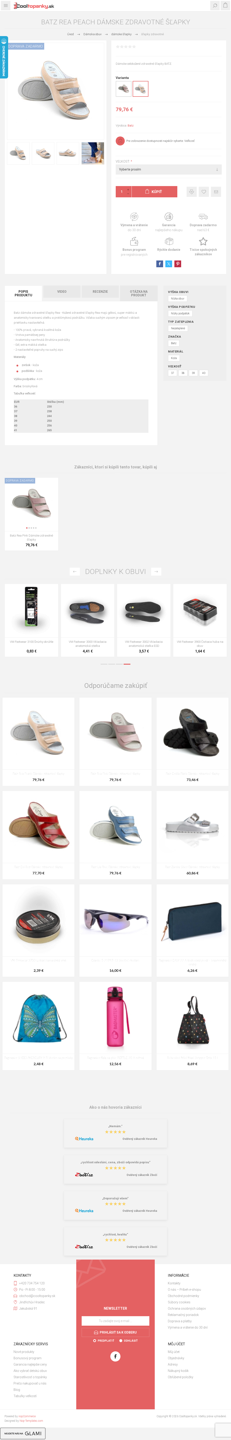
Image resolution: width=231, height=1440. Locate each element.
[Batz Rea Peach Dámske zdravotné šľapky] (38, 734)
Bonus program (134, 247)
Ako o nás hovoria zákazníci (115, 1107)
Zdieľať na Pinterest (177, 263)
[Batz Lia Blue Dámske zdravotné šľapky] (115, 827)
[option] (31, 621)
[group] (31, 504)
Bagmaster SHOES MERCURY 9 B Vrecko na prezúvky (38, 1058)
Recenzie (100, 291)
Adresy (173, 1364)
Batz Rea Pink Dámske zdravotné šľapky (31, 537)
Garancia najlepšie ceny (192, 192)
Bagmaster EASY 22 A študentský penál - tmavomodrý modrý (192, 962)
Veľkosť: (123, 161)
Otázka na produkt (139, 293)
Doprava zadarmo (203, 222)
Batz (131, 125)
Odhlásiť (131, 1340)
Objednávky (176, 1358)
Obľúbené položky (180, 1377)
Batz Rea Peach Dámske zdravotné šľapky (38, 773)
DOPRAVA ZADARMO (25, 46)
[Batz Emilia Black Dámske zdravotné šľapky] (193, 734)
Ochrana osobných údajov (187, 1308)
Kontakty (174, 1283)
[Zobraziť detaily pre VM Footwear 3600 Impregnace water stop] (31, 610)
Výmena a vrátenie (134, 222)
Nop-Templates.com (31, 1420)
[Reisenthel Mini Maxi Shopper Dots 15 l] (193, 1018)
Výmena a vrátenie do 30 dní (188, 1327)
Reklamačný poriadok (183, 1315)
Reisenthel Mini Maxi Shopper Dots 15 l (192, 1058)
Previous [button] (75, 572)
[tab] (24, 293)
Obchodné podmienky (183, 1296)
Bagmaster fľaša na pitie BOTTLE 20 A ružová (115, 1058)
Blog (17, 1390)
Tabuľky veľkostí (25, 1396)
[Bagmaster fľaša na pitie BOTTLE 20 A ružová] (115, 1018)
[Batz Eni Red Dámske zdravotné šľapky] (38, 827)
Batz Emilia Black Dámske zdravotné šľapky (192, 773)
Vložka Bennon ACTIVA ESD (143, 641)
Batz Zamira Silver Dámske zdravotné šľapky (192, 867)
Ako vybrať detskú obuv (30, 1371)
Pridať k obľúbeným (204, 192)
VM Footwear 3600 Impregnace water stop (31, 643)
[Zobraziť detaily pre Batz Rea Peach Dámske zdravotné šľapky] (140, 95)
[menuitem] (192, 1283)
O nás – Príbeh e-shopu (184, 1289)
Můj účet (174, 1352)
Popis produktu (23, 293)
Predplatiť (106, 1340)
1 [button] (104, 664)
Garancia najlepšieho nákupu (169, 222)
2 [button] (111, 664)
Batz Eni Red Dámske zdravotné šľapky (38, 867)
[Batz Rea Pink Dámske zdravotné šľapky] (115, 734)
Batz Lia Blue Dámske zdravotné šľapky (115, 867)
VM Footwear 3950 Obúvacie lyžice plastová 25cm (200, 643)
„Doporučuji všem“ (115, 1198)
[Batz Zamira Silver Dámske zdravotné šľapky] (193, 827)
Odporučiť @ (216, 192)
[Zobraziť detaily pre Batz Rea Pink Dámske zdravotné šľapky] (124, 95)
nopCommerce (27, 1416)
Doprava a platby (180, 1321)
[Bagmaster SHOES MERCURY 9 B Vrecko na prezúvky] (38, 1018)
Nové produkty (24, 1352)
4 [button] (127, 664)
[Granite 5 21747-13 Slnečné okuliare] (115, 920)
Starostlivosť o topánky (30, 1377)
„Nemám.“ (115, 1126)
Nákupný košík (178, 1371)
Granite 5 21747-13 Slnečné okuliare (115, 960)
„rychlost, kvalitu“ (115, 1234)
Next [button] (156, 572)
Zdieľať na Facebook (159, 263)
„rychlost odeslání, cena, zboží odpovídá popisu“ (115, 1162)
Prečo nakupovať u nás (30, 1383)
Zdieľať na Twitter (168, 263)
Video (62, 291)
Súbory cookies (179, 1302)
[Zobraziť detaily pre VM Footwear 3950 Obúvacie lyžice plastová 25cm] (200, 610)
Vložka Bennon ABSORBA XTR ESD (88, 641)
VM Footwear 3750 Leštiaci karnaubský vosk (38, 960)
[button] (27, 528)
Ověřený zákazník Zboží (142, 1175)
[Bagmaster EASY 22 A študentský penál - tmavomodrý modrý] (193, 920)
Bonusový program (28, 1358)
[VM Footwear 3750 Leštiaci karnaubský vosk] (38, 920)
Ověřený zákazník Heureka (139, 1138)
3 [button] (119, 664)
